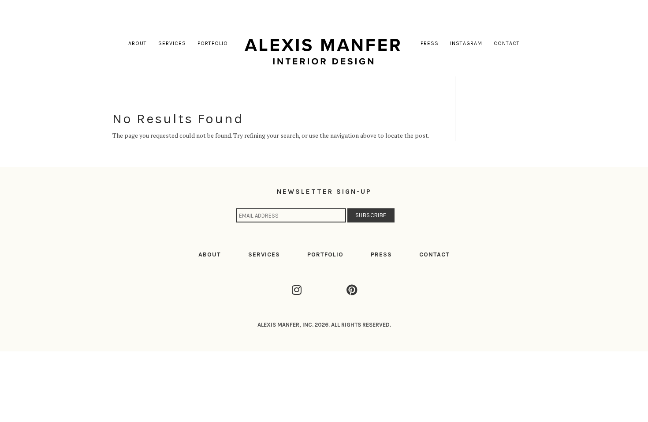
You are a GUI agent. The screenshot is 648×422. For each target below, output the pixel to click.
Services (172, 43)
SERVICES (264, 254)
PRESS (381, 254)
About (137, 43)
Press (430, 43)
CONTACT (434, 254)
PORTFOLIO (325, 254)
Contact (507, 43)
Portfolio (212, 43)
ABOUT (209, 254)
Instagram (466, 43)
